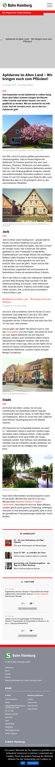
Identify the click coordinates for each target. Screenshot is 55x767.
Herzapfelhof (13, 332)
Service (8, 677)
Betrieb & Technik (11, 714)
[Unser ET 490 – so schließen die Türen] (8, 555)
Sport (7, 721)
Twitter (29, 582)
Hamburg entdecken (35, 695)
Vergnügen (9, 727)
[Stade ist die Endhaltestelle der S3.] (27, 375)
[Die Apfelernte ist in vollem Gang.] (27, 301)
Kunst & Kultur (33, 706)
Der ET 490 (9, 711)
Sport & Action (33, 709)
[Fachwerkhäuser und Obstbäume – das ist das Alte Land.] (27, 132)
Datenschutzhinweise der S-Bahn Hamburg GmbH (23, 680)
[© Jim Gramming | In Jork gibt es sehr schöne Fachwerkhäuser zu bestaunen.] (27, 205)
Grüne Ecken (32, 702)
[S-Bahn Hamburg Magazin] (17, 5)
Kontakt (8, 674)
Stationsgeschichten (12, 730)
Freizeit (30, 699)
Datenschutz (32, 763)
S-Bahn (8, 695)
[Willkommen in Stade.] (27, 471)
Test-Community (11, 699)
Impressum (9, 668)
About (7, 671)
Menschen (9, 717)
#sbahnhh (44, 594)
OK (23, 763)
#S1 (35, 594)
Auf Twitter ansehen (27, 608)
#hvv (39, 594)
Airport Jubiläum (11, 733)
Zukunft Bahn (10, 724)
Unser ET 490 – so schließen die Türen (30, 553)
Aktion (7, 702)
